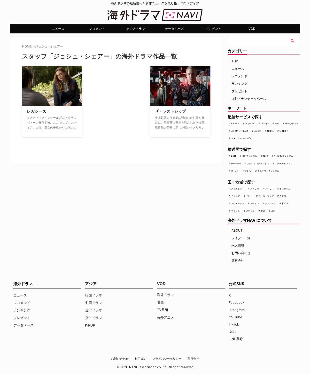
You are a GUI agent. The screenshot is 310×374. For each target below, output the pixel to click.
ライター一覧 (241, 238)
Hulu (277, 123)
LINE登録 (236, 339)
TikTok (234, 324)
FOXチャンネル (249, 156)
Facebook (236, 302)
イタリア (235, 196)
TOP (235, 61)
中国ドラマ (93, 303)
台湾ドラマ (93, 310)
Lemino (257, 131)
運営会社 (238, 260)
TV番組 (162, 310)
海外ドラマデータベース (249, 99)
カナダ (282, 196)
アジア (91, 283)
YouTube (235, 317)
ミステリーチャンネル (268, 171)
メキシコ (250, 211)
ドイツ (285, 203)
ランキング (239, 84)
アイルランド (237, 188)
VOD (251, 29)
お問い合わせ (241, 253)
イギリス (269, 188)
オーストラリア (266, 196)
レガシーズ (36, 111)
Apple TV (250, 123)
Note (232, 331)
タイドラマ (93, 318)
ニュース (58, 29)
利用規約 (140, 358)
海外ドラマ (165, 295)
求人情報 (238, 245)
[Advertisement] (110, 96)
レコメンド (97, 29)
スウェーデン (237, 203)
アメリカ (254, 188)
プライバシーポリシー (166, 358)
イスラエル (284, 188)
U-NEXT (283, 131)
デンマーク (270, 203)
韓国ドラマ (93, 295)
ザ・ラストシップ (170, 111)
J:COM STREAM (239, 131)
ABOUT (237, 230)
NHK (265, 156)
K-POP (90, 325)
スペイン (254, 203)
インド (249, 196)
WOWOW (236, 163)
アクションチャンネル (258, 163)
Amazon (235, 123)
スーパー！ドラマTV (241, 171)
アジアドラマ (135, 29)
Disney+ (265, 123)
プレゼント (213, 29)
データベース (174, 29)
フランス (235, 211)
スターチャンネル (283, 163)
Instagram (237, 310)
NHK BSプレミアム (283, 156)
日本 (273, 211)
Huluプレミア (292, 123)
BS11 (233, 156)
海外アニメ (165, 317)
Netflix (270, 131)
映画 (160, 302)
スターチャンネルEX (241, 138)
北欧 (263, 211)
